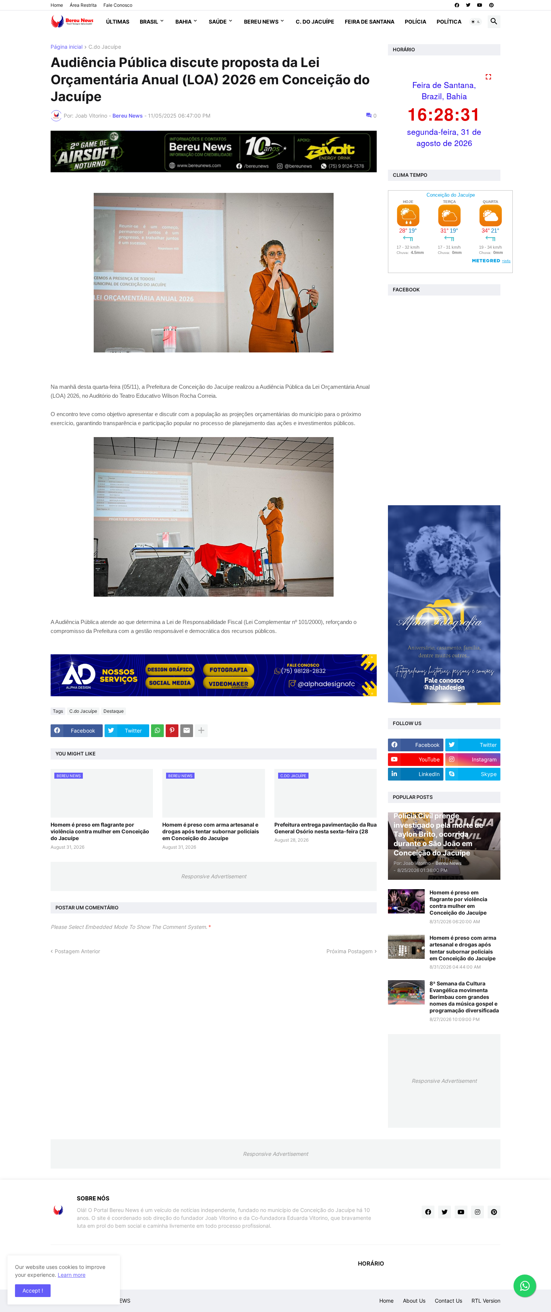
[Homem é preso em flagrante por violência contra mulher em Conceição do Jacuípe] (406, 901)
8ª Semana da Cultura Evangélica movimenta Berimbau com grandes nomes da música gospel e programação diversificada (464, 997)
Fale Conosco (117, 5)
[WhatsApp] (157, 730)
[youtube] (479, 5)
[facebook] (457, 5)
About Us (414, 1300)
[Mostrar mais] (201, 730)
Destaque (113, 711)
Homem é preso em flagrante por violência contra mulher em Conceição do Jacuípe (100, 831)
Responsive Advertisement (213, 876)
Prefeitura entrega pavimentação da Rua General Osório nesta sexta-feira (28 (325, 827)
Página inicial (66, 47)
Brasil (149, 21)
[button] (475, 21)
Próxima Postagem (349, 951)
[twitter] (468, 5)
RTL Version (486, 1300)
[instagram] (477, 1212)
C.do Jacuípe (104, 47)
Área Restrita (83, 5)
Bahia (183, 21)
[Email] (186, 730)
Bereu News (261, 21)
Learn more (71, 1275)
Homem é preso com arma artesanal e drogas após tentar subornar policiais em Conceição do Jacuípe (210, 831)
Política (449, 21)
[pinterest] (491, 5)
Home (57, 5)
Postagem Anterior (77, 951)
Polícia (415, 21)
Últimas (117, 21)
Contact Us (448, 1300)
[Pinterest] (172, 730)
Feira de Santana (369, 21)
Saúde (218, 21)
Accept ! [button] (32, 1290)
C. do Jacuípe (315, 21)
